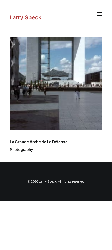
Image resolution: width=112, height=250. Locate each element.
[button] (99, 14)
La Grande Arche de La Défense (38, 141)
